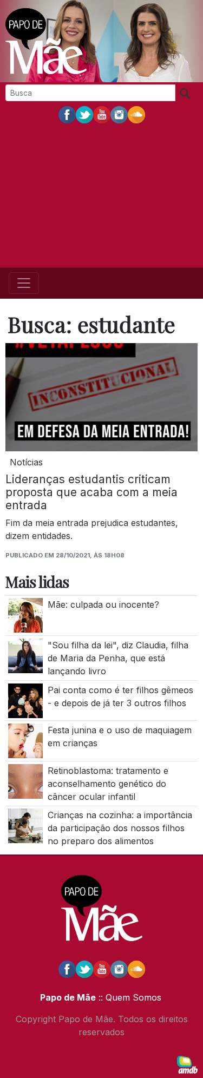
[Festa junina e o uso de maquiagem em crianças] (25, 740)
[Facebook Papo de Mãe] (67, 114)
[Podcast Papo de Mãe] (136, 114)
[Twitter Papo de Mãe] (84, 114)
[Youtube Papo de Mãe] (101, 114)
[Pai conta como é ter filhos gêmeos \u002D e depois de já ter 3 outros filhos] (25, 699)
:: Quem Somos (128, 997)
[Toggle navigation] (24, 283)
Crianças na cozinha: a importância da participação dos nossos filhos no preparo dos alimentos (120, 828)
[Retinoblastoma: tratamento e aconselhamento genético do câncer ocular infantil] (25, 780)
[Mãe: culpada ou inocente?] (25, 614)
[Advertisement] (101, 196)
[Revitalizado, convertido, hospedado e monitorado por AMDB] (187, 1064)
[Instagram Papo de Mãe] (119, 114)
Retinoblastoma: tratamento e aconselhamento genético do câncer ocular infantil (108, 783)
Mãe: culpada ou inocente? (103, 604)
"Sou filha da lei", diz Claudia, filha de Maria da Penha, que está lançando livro (118, 658)
